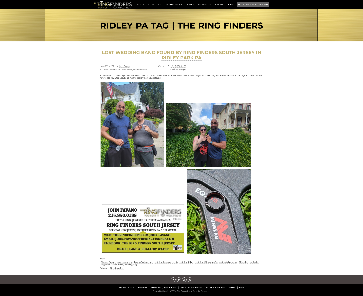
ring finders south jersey (112, 264)
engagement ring (125, 262)
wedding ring (131, 264)
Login (241, 287)
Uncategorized (117, 268)
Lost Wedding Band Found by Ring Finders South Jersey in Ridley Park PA (181, 55)
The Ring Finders (126, 287)
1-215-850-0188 (178, 66)
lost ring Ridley (186, 262)
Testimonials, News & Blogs (164, 287)
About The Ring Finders (191, 287)
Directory (142, 287)
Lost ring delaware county (166, 262)
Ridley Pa (243, 262)
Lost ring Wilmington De (206, 262)
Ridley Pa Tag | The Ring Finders (181, 25)
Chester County (108, 262)
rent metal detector (228, 262)
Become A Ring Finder (215, 287)
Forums (232, 287)
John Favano (124, 66)
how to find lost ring (143, 262)
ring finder (253, 262)
